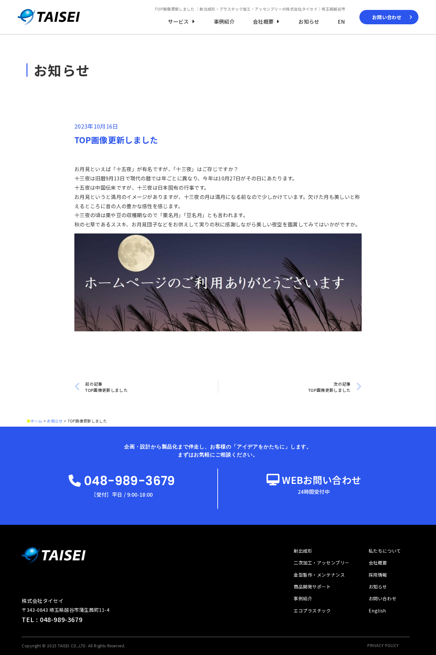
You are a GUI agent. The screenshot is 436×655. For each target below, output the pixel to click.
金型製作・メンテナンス (319, 575)
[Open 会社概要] (277, 21)
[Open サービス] (193, 21)
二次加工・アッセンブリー (322, 562)
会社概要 (378, 562)
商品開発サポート (312, 586)
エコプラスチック (312, 610)
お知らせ (55, 420)
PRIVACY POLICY (383, 645)
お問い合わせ (382, 598)
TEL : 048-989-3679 (52, 619)
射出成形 (303, 551)
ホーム (36, 420)
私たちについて (385, 551)
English (377, 610)
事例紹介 (303, 598)
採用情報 (378, 575)
